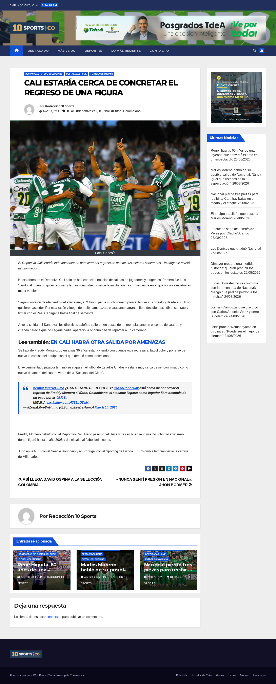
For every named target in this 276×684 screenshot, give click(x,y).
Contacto (159, 51)
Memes (244, 675)
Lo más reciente (126, 51)
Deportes (93, 51)
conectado (53, 617)
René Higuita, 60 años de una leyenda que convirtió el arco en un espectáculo (234, 155)
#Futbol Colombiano (126, 111)
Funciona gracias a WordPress (28, 675)
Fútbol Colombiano (102, 74)
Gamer (220, 675)
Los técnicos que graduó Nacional (236, 248)
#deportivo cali (86, 111)
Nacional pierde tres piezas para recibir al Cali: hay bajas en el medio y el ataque (234, 198)
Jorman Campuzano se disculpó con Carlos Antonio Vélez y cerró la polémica (235, 312)
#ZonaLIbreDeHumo (48, 388)
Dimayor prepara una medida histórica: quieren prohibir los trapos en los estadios (232, 268)
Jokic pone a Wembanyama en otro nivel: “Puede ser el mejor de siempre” (235, 331)
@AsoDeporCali (126, 388)
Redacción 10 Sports (59, 106)
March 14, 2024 (106, 407)
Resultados (259, 675)
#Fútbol (104, 111)
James (232, 675)
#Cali (71, 111)
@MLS (61, 397)
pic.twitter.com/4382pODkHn (69, 402)
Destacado (38, 51)
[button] (254, 50)
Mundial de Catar (202, 675)
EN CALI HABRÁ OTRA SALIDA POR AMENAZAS (108, 342)
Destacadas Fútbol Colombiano (43, 74)
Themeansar (77, 675)
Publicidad (182, 675)
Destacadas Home (76, 74)
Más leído (67, 51)
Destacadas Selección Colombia (37, 554)
